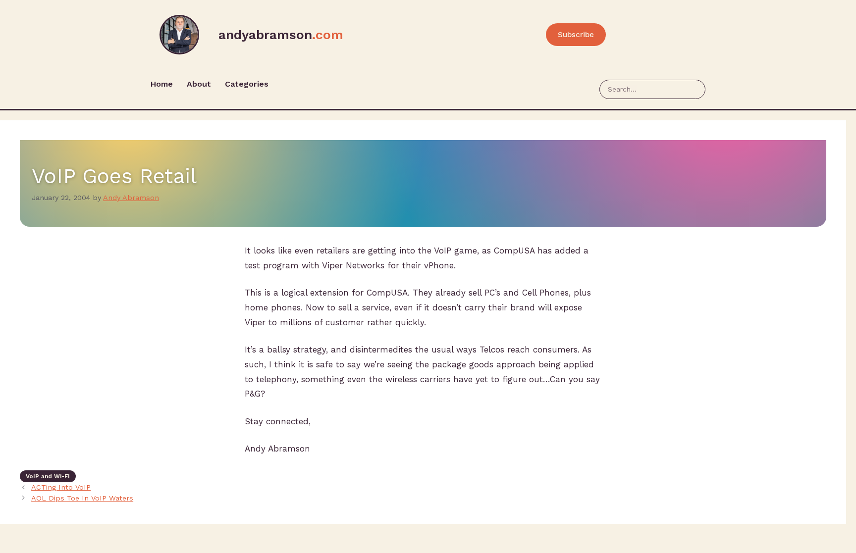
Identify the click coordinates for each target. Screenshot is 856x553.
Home (162, 84)
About (199, 84)
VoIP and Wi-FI (48, 476)
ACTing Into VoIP (61, 487)
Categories (246, 84)
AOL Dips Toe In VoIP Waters (82, 498)
